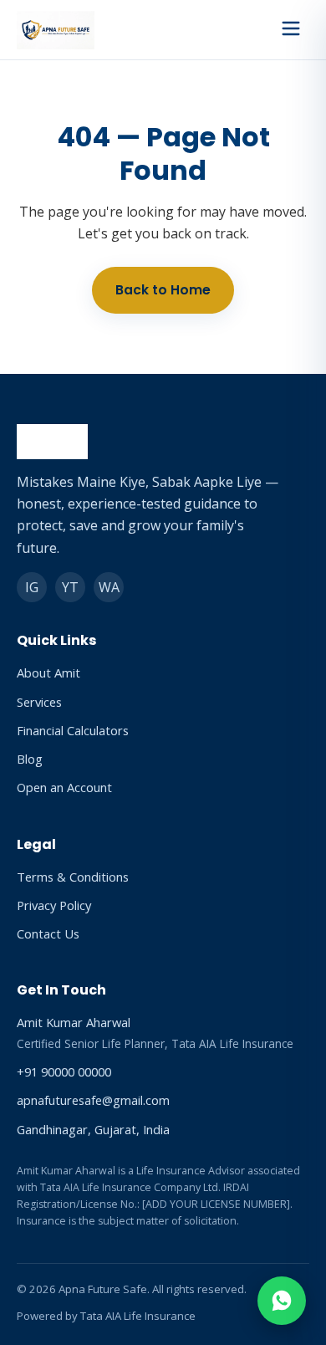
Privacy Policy (54, 905)
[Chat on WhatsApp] (281, 1300)
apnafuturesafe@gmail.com (93, 1100)
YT (70, 587)
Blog (30, 758)
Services (39, 701)
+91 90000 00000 (64, 1071)
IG (31, 587)
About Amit (48, 672)
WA (109, 587)
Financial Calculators (73, 730)
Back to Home (163, 290)
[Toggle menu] (291, 29)
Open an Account (64, 787)
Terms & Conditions (73, 876)
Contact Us (48, 933)
